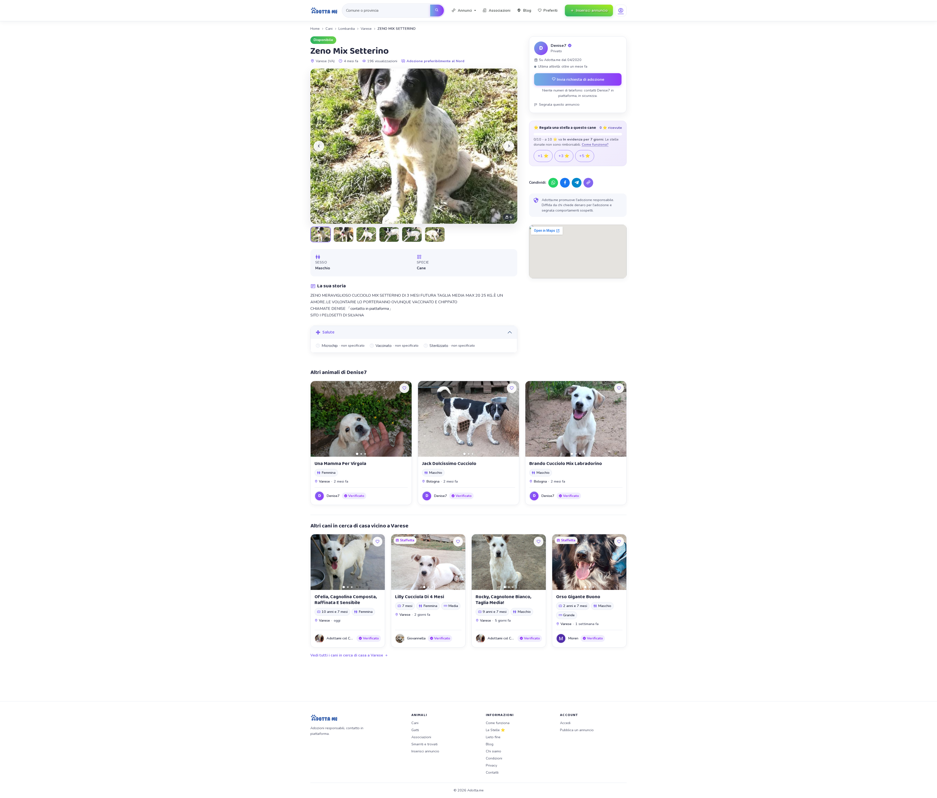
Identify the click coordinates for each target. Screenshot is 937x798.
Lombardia (346, 28)
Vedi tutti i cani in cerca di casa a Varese (346, 655)
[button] (464, 10)
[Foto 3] (365, 454)
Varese (366, 28)
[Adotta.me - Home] (324, 10)
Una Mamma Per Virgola (340, 463)
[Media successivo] (508, 146)
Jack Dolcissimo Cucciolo (449, 463)
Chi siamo (493, 751)
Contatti (492, 772)
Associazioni (421, 737)
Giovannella (416, 638)
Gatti (415, 729)
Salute (328, 332)
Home (315, 28)
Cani (329, 28)
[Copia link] (588, 183)
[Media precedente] (319, 146)
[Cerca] (437, 10)
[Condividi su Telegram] (576, 183)
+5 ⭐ (584, 156)
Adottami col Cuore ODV (346, 638)
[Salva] (404, 388)
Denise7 (558, 45)
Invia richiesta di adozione (580, 79)
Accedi (565, 722)
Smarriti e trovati (424, 744)
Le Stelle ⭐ (495, 729)
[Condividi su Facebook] (565, 183)
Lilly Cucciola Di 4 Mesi (419, 597)
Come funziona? (595, 144)
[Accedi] (621, 10)
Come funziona (497, 722)
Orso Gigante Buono (578, 597)
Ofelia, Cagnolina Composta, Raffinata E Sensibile (346, 599)
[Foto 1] (357, 454)
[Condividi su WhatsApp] (553, 183)
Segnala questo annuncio (559, 104)
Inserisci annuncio (425, 751)
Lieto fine (493, 737)
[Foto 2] (361, 454)
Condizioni (494, 758)
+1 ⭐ (543, 156)
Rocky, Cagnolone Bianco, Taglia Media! (503, 599)
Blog (489, 744)
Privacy (491, 765)
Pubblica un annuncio (577, 729)
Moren (573, 638)
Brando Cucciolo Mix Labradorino (565, 463)
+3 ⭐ (564, 156)
